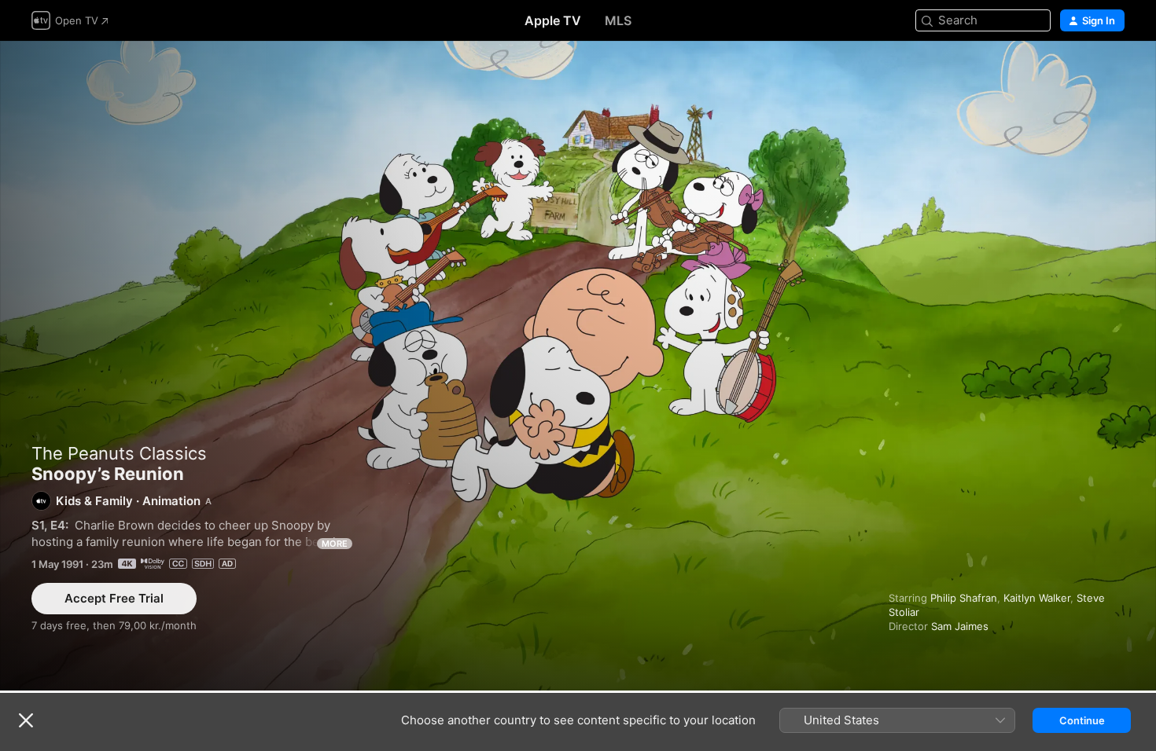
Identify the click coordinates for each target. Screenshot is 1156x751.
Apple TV (553, 20)
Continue (1082, 720)
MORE (335, 543)
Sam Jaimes (959, 626)
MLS (618, 20)
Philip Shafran (963, 598)
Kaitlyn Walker (1036, 598)
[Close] (26, 720)
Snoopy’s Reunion (578, 366)
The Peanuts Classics (119, 453)
